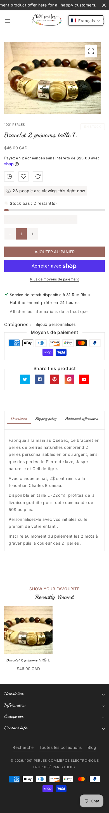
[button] (7, 21)
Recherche (23, 747)
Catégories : (17, 324)
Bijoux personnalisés (55, 324)
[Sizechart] (9, 176)
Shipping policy (45, 418)
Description (19, 418)
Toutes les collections (60, 747)
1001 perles (36, 761)
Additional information (81, 418)
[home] (54, 806)
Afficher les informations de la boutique (49, 311)
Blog (91, 747)
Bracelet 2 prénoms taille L (28, 660)
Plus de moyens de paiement (54, 279)
